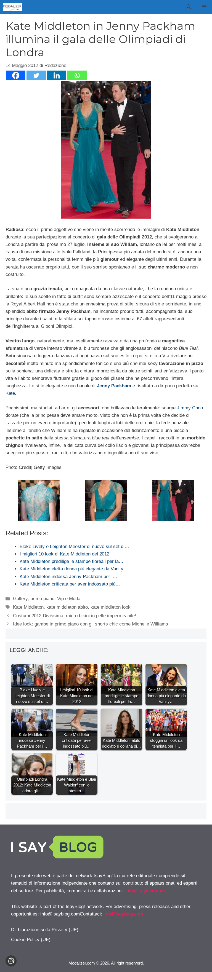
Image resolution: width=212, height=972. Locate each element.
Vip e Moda (68, 598)
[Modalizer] (12, 7)
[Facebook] (15, 75)
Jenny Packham (114, 385)
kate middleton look (111, 607)
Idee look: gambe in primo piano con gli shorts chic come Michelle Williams (90, 624)
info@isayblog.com (145, 890)
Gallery (20, 598)
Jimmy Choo (190, 407)
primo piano (42, 598)
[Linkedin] (56, 75)
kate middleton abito (67, 607)
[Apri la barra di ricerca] (189, 7)
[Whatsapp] (77, 75)
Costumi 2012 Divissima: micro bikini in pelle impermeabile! (74, 615)
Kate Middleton (28, 607)
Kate (10, 393)
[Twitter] (36, 75)
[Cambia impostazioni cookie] (11, 960)
